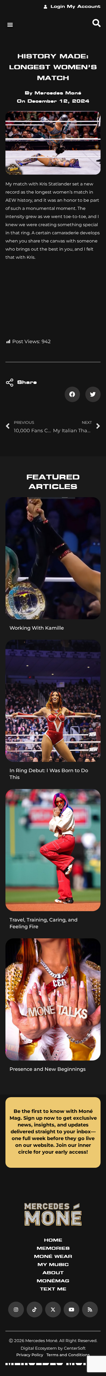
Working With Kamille (37, 628)
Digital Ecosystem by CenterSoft (53, 1348)
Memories (53, 1249)
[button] (9, 24)
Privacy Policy (29, 1354)
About (53, 1273)
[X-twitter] (53, 1309)
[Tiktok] (34, 1309)
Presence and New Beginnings (48, 1069)
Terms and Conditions (68, 1354)
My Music (53, 1265)
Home (53, 1240)
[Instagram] (16, 1309)
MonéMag (53, 1281)
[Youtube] (71, 1309)
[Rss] (90, 1309)
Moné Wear (53, 1257)
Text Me (53, 1289)
